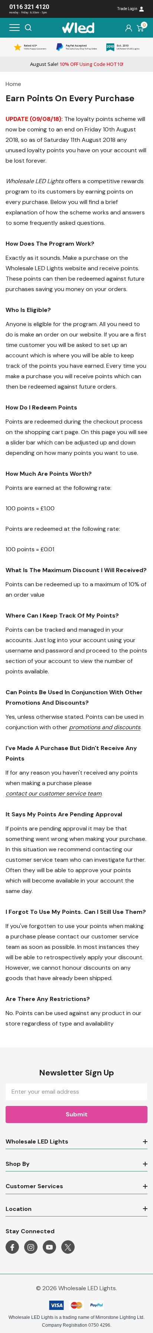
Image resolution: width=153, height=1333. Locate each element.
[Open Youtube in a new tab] (49, 1247)
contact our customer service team (53, 793)
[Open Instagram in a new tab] (31, 1247)
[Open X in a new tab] (68, 1247)
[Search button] (28, 27)
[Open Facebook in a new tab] (12, 1247)
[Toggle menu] (14, 27)
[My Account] (128, 28)
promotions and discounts (104, 727)
